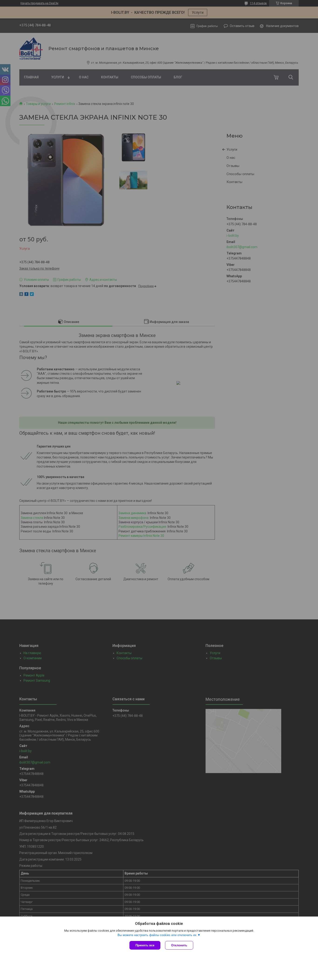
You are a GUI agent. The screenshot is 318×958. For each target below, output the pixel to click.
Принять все (144, 945)
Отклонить (179, 945)
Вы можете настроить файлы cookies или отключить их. (157, 935)
